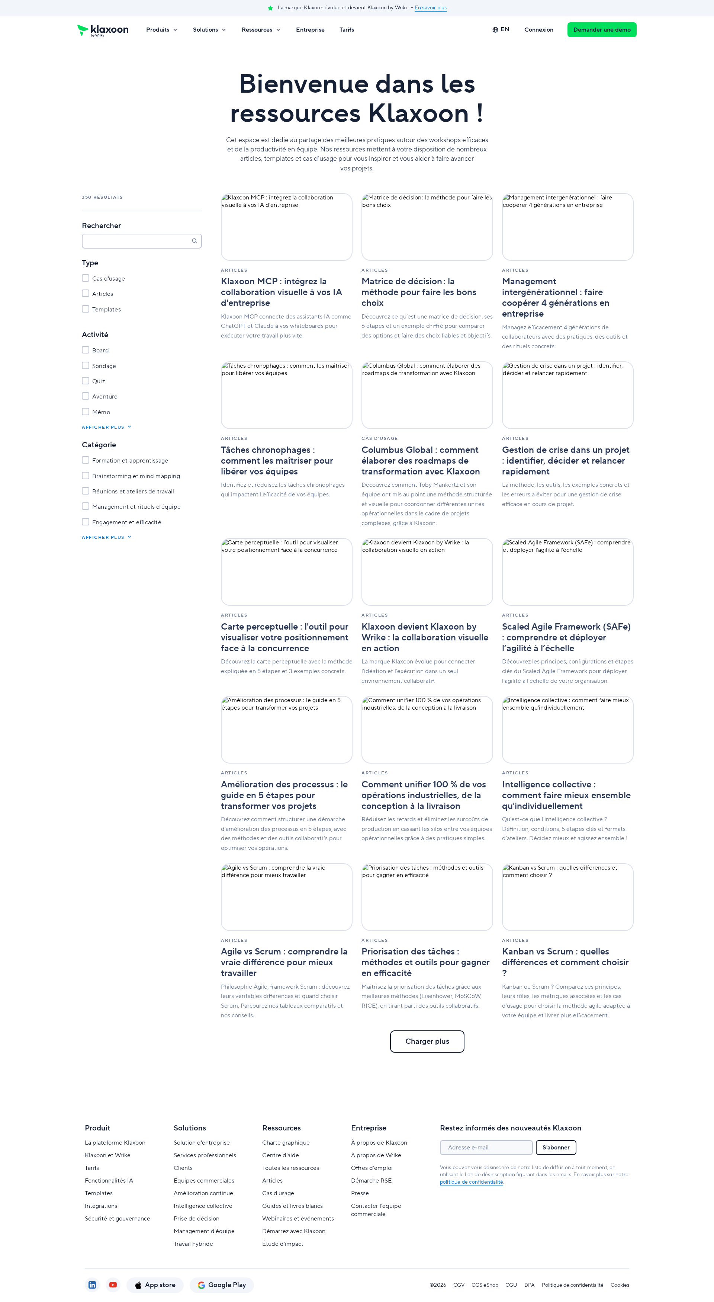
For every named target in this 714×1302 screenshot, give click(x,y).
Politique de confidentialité (573, 1285)
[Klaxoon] (102, 30)
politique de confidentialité (472, 1182)
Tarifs (347, 29)
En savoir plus (431, 7)
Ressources (257, 29)
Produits (157, 29)
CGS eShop (485, 1285)
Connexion (538, 29)
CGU (511, 1285)
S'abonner (556, 1147)
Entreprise (310, 29)
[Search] (194, 241)
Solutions (205, 29)
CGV (458, 1285)
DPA (529, 1285)
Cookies (620, 1285)
